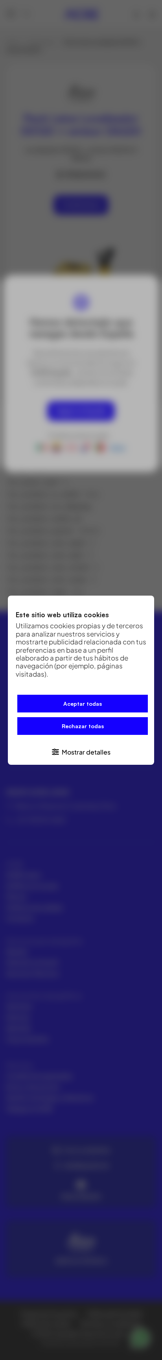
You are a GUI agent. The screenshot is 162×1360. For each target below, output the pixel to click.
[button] (81, 751)
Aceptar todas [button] (82, 703)
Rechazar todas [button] (83, 726)
